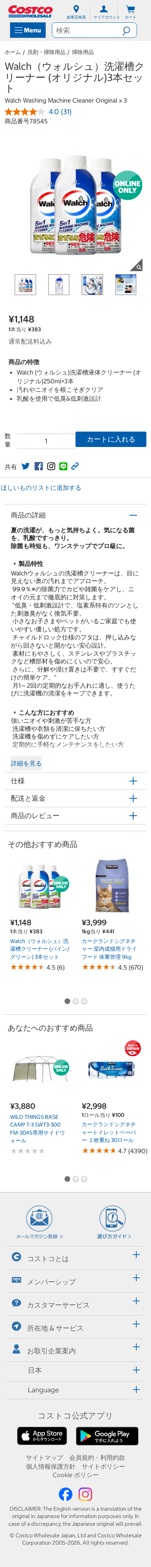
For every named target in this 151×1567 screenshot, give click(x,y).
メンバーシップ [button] (51, 1281)
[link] (25, 466)
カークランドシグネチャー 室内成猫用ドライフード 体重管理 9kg (109, 949)
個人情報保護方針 (51, 1466)
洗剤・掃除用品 (46, 52)
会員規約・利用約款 (97, 1457)
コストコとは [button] (48, 1258)
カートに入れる (111, 439)
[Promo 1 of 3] (67, 1002)
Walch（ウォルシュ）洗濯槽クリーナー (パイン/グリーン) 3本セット (39, 949)
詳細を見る (26, 763)
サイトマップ (44, 1457)
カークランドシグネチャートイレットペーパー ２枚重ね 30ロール (109, 1132)
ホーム (13, 52)
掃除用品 (83, 52)
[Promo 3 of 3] (84, 1002)
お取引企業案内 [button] (51, 1350)
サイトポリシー (103, 1466)
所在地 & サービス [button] (55, 1328)
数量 (8, 440)
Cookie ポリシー (76, 1475)
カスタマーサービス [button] (58, 1304)
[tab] (75, 1256)
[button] (129, 30)
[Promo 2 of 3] (75, 1002)
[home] (31, 11)
